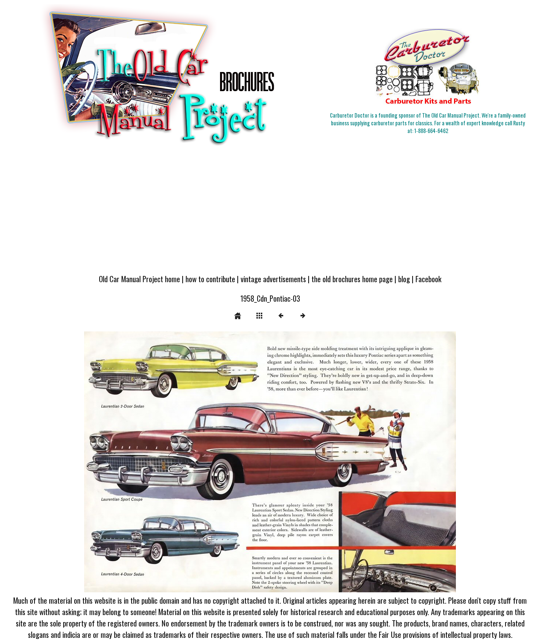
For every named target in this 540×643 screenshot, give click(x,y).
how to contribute (210, 278)
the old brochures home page (352, 278)
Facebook (428, 278)
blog (404, 278)
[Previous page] (158, 461)
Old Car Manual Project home (139, 278)
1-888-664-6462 (431, 130)
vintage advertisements (273, 278)
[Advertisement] (270, 213)
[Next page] (344, 461)
